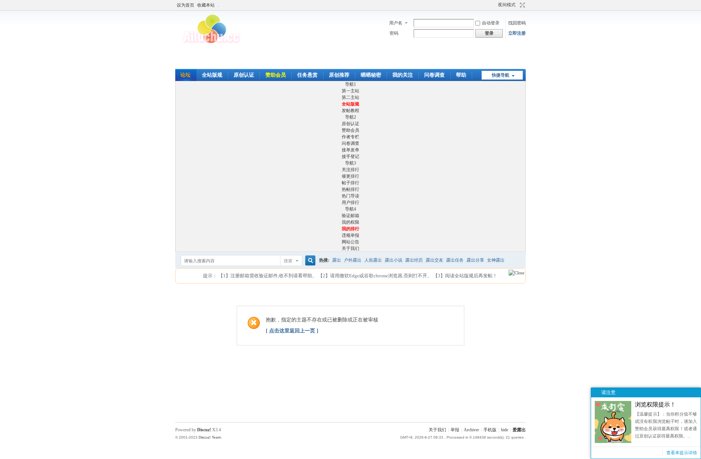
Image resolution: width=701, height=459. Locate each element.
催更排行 (350, 176)
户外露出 (352, 260)
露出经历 (414, 260)
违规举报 (350, 235)
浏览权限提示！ (655, 404)
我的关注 (402, 75)
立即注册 (517, 33)
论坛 (185, 75)
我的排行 (350, 228)
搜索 (288, 260)
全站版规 (212, 75)
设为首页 (185, 5)
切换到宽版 (521, 5)
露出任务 (455, 260)
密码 (394, 33)
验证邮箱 (350, 215)
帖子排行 (350, 182)
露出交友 (434, 260)
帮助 (461, 75)
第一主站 (350, 90)
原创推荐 (339, 75)
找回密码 (517, 23)
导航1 (350, 84)
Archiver (471, 429)
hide (504, 429)
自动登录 (490, 23)
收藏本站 (206, 5)
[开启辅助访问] (487, 5)
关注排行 (350, 169)
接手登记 (350, 156)
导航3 (350, 163)
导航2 (350, 117)
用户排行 (350, 202)
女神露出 (496, 260)
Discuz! (204, 429)
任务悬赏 (307, 75)
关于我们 (350, 248)
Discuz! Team (210, 437)
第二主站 (350, 97)
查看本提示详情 (681, 452)
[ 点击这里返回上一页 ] (292, 330)
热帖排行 (350, 189)
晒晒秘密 (371, 75)
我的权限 (350, 222)
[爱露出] (211, 42)
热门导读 (350, 195)
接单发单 (350, 150)
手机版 (490, 429)
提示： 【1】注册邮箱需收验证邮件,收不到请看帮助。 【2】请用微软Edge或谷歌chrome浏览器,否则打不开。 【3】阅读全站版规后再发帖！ (350, 275)
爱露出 (519, 429)
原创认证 (244, 75)
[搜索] (309, 260)
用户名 (395, 23)
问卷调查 (434, 75)
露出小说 (393, 260)
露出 (336, 260)
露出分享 (475, 260)
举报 (455, 429)
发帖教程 (350, 110)
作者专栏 (350, 136)
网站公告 (350, 241)
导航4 (350, 209)
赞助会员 (275, 75)
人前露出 (373, 260)
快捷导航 (500, 75)
